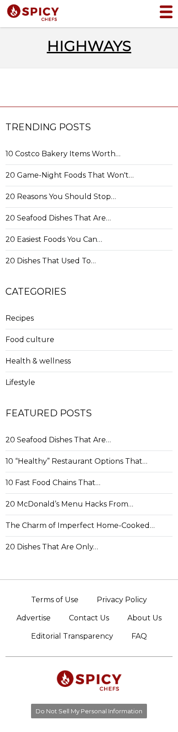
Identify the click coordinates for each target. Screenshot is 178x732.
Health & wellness (38, 361)
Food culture (29, 339)
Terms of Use (55, 599)
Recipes (19, 318)
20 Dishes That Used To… (50, 260)
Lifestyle (20, 382)
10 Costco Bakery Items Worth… (62, 153)
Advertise (33, 618)
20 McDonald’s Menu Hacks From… (69, 504)
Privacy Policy (122, 599)
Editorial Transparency (72, 636)
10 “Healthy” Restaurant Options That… (76, 461)
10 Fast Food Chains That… (52, 482)
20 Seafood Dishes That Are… (58, 218)
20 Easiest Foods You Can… (53, 239)
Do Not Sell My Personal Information (89, 711)
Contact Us (89, 618)
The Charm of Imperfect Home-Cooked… (80, 525)
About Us (144, 618)
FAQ (139, 636)
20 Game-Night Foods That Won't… (69, 175)
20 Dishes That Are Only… (51, 547)
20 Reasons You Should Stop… (60, 196)
